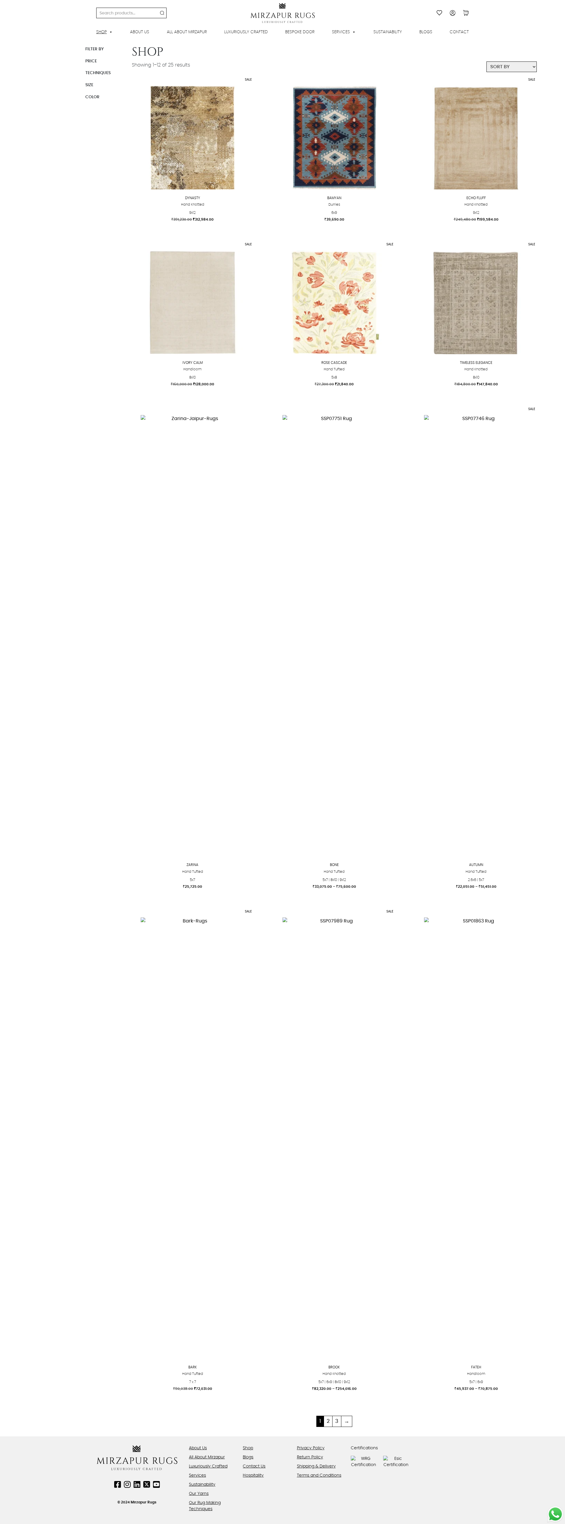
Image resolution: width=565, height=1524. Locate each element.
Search (162, 13)
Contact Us (254, 1466)
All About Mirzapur (187, 32)
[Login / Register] (453, 13)
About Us (139, 32)
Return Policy (310, 1457)
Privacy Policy (311, 1448)
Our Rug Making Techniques (205, 1506)
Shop (101, 32)
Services (341, 32)
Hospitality (253, 1475)
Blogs (425, 32)
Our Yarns (199, 1494)
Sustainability (387, 32)
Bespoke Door (300, 32)
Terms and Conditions (319, 1475)
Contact (459, 32)
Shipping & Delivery (316, 1466)
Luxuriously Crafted (246, 32)
